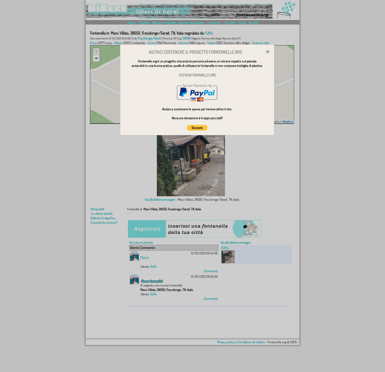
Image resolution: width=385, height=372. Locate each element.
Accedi (253, 22)
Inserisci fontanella (190, 22)
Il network (214, 22)
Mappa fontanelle (164, 22)
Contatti (230, 22)
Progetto (144, 22)
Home (131, 22)
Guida (242, 22)
